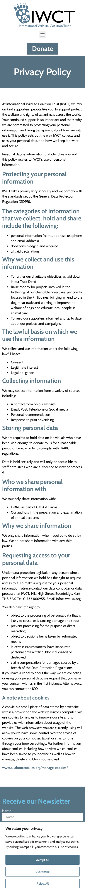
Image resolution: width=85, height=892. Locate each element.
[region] (42, 857)
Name (6, 811)
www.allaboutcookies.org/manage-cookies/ (35, 768)
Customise (42, 872)
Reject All (43, 883)
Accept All (42, 860)
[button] (42, 34)
